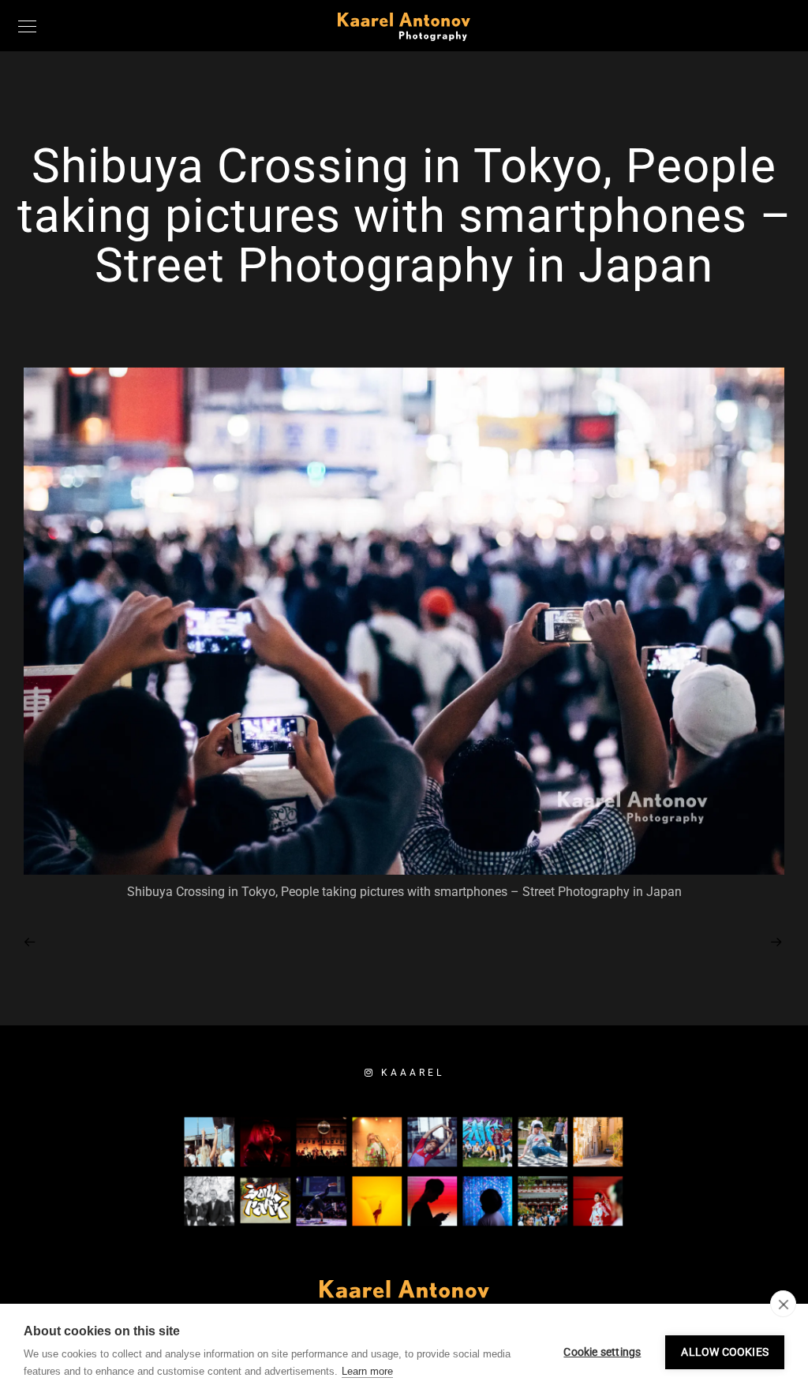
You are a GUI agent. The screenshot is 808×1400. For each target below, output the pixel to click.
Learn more (367, 1371)
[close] (783, 1303)
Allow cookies (725, 1352)
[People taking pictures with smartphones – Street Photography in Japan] (31, 941)
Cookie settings (602, 1352)
